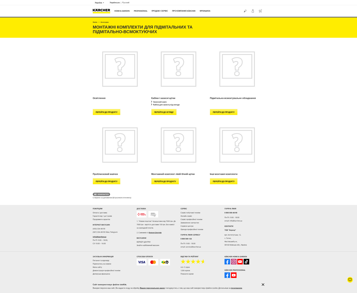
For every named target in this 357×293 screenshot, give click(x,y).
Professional (140, 11)
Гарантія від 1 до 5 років (102, 216)
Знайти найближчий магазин (148, 245)
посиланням (236, 288)
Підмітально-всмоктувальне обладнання (233, 98)
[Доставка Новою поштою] (141, 214)
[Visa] (141, 262)
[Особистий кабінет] (253, 11)
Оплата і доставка (100, 212)
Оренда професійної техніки (192, 229)
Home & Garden (122, 11)
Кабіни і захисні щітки (163, 98)
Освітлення (99, 98)
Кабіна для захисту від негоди (166, 104)
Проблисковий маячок (105, 174)
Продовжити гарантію (101, 219)
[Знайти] (245, 11)
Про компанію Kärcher (184, 11)
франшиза (205, 11)
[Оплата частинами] (165, 262)
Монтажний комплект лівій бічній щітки (173, 174)
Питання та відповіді (101, 260)
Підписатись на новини (102, 264)
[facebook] (227, 261)
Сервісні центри (187, 226)
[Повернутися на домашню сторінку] (102, 10)
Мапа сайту (97, 267)
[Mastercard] (153, 262)
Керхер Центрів (155, 232)
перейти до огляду (164, 112)
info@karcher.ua (99, 237)
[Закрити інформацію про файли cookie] (263, 284)
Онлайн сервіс (186, 216)
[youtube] (240, 261)
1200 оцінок (185, 270)
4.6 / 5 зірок (185, 267)
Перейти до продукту (106, 112)
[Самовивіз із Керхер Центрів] (153, 214)
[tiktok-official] (246, 261)
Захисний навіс (160, 102)
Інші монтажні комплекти (223, 174)
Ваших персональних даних (152, 288)
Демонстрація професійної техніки (106, 270)
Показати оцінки (187, 274)
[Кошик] (260, 11)
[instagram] (234, 261)
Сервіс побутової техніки (190, 212)
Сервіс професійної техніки (191, 219)
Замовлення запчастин (190, 223)
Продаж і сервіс (160, 11)
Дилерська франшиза (101, 274)
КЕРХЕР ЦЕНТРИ (143, 242)
